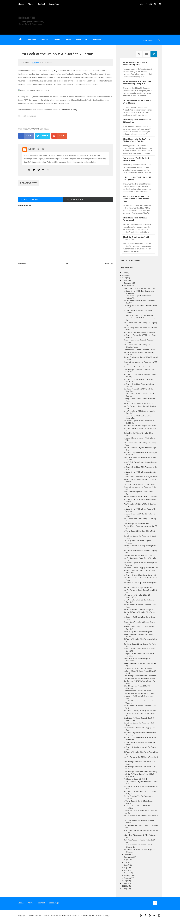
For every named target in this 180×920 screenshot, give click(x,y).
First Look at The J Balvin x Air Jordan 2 (138, 691)
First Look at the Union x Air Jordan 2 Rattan (139, 350)
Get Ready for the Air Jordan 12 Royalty (138, 668)
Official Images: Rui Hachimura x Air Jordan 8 (140, 676)
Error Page (54, 4)
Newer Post (22, 263)
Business (31, 39)
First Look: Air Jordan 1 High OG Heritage (138, 315)
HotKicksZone (26, 18)
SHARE (29, 136)
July (126, 862)
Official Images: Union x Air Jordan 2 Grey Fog (140, 771)
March (126, 873)
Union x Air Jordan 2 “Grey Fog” (45, 70)
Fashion (45, 39)
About (30, 4)
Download (96, 39)
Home (21, 4)
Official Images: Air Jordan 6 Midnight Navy (139, 693)
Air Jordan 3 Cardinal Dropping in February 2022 (141, 568)
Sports (57, 39)
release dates (29, 103)
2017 (124, 889)
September (128, 857)
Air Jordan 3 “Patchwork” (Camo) (63, 110)
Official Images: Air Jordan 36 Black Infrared (139, 678)
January (127, 878)
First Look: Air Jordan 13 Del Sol (135, 779)
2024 (124, 272)
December (128, 283)
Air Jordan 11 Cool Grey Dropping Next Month (140, 425)
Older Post (109, 263)
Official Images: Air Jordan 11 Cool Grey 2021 (140, 555)
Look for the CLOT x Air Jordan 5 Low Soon (139, 288)
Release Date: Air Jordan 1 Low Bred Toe (138, 367)
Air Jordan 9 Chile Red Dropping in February (139, 332)
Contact (41, 4)
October (127, 854)
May (126, 868)
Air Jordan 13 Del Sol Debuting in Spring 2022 (140, 575)
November (128, 286)
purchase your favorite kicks (57, 103)
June (126, 865)
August (127, 860)
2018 (124, 886)
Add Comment (47, 62)
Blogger (107, 915)
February (127, 876)
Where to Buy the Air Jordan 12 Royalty (138, 632)
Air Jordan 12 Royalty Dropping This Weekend (140, 710)
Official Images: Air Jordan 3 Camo (136, 524)
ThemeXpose (64, 915)
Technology (81, 39)
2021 (124, 280)
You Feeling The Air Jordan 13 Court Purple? (139, 484)
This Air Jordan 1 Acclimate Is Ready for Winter (140, 477)
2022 (124, 278)
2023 (124, 275)
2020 (124, 881)
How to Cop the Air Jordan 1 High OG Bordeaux (140, 497)
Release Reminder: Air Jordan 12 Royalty (138, 610)
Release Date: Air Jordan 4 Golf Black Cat (139, 403)
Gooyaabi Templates (87, 915)
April (126, 870)
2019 (124, 883)
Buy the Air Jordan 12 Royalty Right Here (138, 587)
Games (68, 39)
